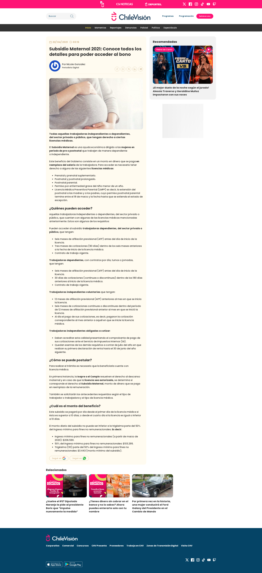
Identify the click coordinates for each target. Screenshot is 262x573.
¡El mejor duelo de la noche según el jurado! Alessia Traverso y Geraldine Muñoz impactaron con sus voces (181, 91)
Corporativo (52, 545)
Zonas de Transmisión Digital (162, 545)
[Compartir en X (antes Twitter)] (128, 69)
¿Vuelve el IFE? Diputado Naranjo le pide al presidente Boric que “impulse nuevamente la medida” (65, 506)
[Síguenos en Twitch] (214, 4)
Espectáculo (170, 27)
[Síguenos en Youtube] (208, 4)
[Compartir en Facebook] (117, 69)
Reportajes (115, 27)
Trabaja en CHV (135, 545)
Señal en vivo (205, 16)
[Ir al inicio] (130, 16)
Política (156, 27)
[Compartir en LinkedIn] (134, 69)
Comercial (68, 545)
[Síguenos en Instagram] (196, 4)
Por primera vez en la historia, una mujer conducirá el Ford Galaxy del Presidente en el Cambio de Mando (151, 506)
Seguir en (56, 458)
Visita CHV (186, 545)
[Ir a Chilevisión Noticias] (124, 4)
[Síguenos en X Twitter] (184, 4)
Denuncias (131, 27)
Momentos (100, 27)
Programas (168, 16)
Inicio (88, 27)
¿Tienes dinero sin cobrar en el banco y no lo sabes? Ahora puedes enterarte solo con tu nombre (108, 506)
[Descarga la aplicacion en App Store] (73, 564)
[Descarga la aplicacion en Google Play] (54, 564)
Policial (144, 27)
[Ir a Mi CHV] (102, 4)
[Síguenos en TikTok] (202, 4)
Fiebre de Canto (164, 49)
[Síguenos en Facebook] (190, 4)
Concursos (83, 545)
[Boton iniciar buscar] (72, 16)
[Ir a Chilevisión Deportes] (153, 4)
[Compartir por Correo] (140, 69)
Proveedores (117, 545)
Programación (186, 16)
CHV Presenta (99, 545)
